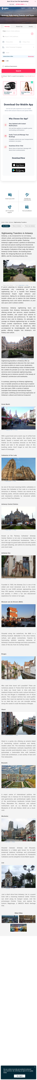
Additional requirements (11, 66)
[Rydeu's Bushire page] (10, 93)
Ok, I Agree (20, 1076)
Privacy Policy (27, 76)
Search (18, 71)
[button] (4, 61)
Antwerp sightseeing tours (20, 308)
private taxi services (15, 312)
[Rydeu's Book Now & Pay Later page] (27, 93)
